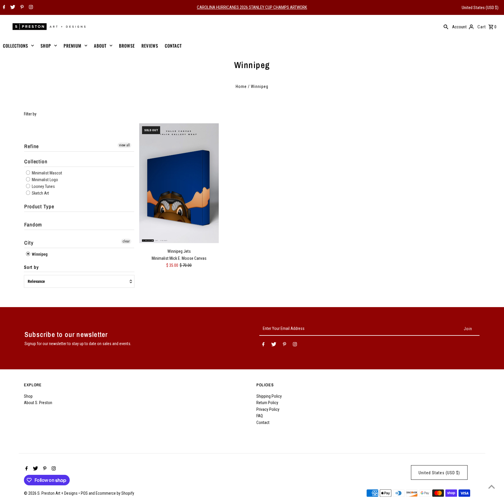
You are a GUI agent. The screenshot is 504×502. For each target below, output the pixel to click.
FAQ (259, 415)
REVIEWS (149, 45)
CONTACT (173, 45)
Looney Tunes (43, 186)
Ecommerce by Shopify (115, 493)
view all (124, 145)
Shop (28, 396)
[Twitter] (12, 7)
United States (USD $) (480, 7)
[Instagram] (30, 7)
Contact (263, 422)
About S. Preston (38, 402)
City (29, 242)
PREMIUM (72, 45)
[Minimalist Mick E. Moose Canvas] (179, 183)
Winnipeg (39, 254)
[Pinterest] (21, 7)
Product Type (39, 206)
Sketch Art (40, 193)
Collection (36, 161)
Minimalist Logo (44, 179)
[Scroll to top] (491, 486)
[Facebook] (3, 7)
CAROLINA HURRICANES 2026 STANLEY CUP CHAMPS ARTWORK (252, 7)
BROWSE (127, 45)
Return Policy (267, 402)
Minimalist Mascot (46, 173)
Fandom (33, 224)
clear (126, 241)
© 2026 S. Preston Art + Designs (51, 493)
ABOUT (100, 45)
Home (241, 86)
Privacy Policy (267, 409)
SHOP (46, 45)
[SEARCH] (446, 26)
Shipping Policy (269, 396)
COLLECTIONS (15, 45)
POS (84, 493)
